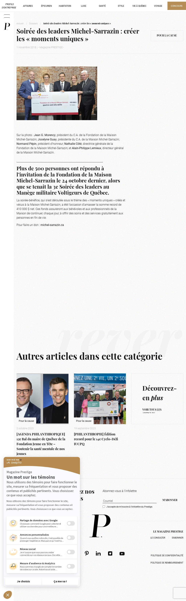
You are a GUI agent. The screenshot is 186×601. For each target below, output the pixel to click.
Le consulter (157, 537)
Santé (102, 5)
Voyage (158, 5)
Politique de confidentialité (167, 555)
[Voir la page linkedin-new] (98, 553)
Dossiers (33, 23)
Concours (176, 5)
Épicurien (46, 5)
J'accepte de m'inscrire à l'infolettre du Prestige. (129, 506)
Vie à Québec (139, 5)
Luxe (83, 5)
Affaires (28, 5)
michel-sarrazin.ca (52, 225)
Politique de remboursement (167, 562)
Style (121, 5)
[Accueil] (7, 26)
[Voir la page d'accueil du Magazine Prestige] (100, 526)
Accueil (20, 23)
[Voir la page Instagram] (110, 553)
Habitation (65, 5)
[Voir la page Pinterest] (87, 553)
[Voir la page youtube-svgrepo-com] (122, 553)
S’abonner (177, 537)
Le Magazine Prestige (168, 532)
